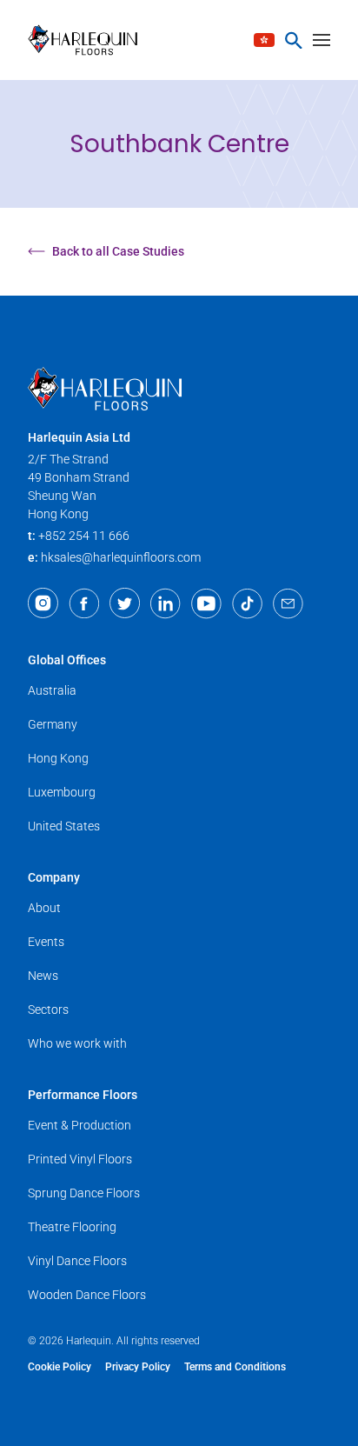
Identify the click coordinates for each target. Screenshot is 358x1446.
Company (54, 877)
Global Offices (67, 660)
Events (46, 942)
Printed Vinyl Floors (80, 1159)
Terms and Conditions (235, 1367)
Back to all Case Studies (118, 251)
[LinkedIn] (165, 603)
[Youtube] (206, 603)
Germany (52, 724)
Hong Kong (58, 758)
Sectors (48, 1009)
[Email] (288, 603)
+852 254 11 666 (83, 536)
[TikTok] (247, 603)
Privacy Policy (137, 1367)
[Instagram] (43, 603)
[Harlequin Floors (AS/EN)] (88, 40)
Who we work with (77, 1043)
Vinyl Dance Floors (77, 1261)
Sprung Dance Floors (84, 1193)
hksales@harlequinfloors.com (121, 557)
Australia (52, 690)
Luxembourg (62, 792)
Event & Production (79, 1125)
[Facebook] (84, 603)
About (44, 908)
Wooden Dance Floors (87, 1295)
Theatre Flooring (72, 1227)
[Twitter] (124, 603)
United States (64, 826)
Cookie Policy (59, 1367)
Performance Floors (82, 1095)
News (43, 976)
